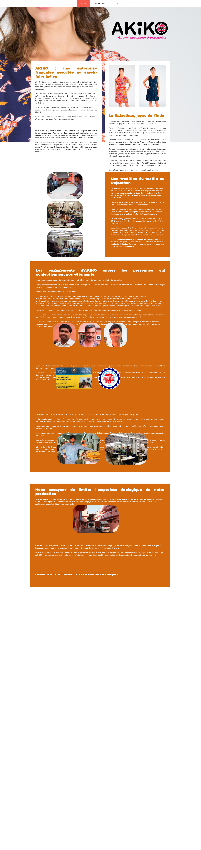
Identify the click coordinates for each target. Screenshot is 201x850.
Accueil (83, 3)
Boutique (117, 3)
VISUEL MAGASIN (99, 3)
